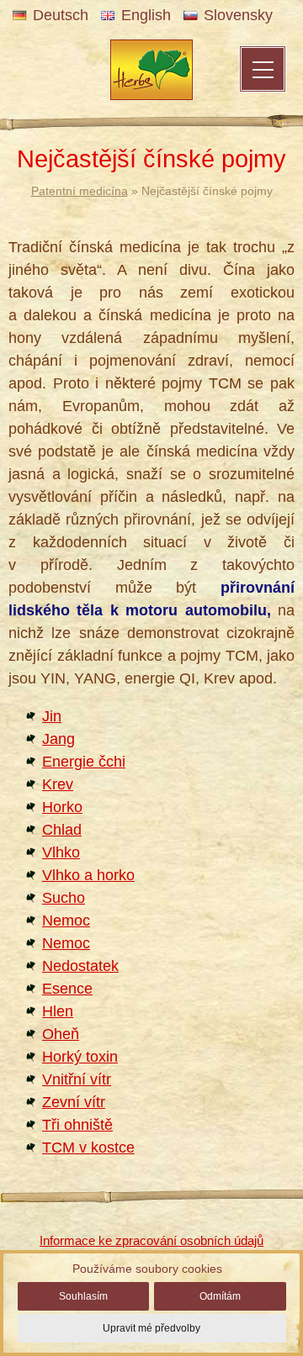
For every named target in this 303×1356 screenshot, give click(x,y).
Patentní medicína (79, 191)
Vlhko (61, 852)
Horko (62, 807)
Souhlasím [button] (83, 1296)
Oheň (60, 1034)
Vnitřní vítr (76, 1079)
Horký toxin (80, 1056)
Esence (67, 988)
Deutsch (60, 15)
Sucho (63, 897)
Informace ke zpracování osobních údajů (151, 1240)
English (146, 15)
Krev (57, 784)
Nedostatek (80, 966)
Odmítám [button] (220, 1296)
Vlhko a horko (88, 875)
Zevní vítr (73, 1102)
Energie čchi (83, 761)
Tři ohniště (77, 1124)
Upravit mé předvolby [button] (151, 1328)
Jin (51, 716)
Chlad (62, 829)
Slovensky (238, 15)
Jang (58, 739)
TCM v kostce (88, 1147)
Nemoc (66, 920)
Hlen (57, 1011)
